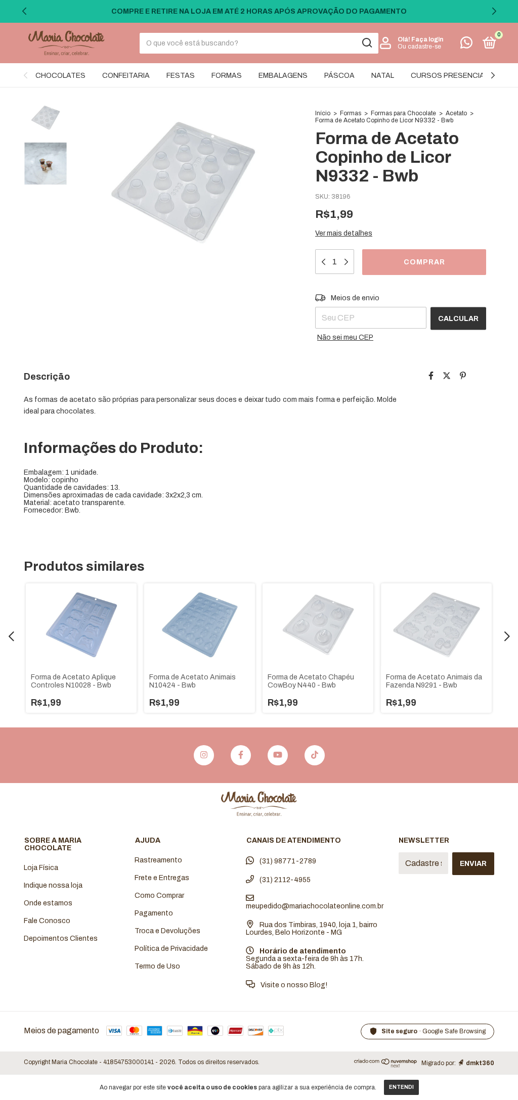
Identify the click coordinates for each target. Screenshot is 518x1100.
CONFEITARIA (126, 75)
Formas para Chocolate (403, 113)
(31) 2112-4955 (284, 880)
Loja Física (41, 868)
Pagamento (154, 913)
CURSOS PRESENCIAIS (451, 75)
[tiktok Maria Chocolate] (315, 755)
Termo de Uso (157, 966)
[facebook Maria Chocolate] (241, 755)
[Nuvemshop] (385, 1065)
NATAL (382, 75)
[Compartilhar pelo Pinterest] (463, 376)
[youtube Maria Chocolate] (278, 755)
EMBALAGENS (283, 75)
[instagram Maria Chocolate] (204, 755)
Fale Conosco (47, 921)
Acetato (456, 113)
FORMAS (226, 75)
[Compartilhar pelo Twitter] (447, 376)
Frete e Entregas (162, 878)
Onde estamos (48, 903)
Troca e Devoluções (167, 931)
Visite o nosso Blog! (293, 985)
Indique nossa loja (53, 885)
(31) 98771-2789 (287, 861)
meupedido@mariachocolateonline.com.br (314, 906)
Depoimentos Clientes (61, 938)
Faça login (427, 39)
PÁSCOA (339, 75)
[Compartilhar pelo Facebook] (431, 376)
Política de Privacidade (171, 948)
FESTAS (180, 75)
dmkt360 (480, 1063)
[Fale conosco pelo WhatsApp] (466, 45)
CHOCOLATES (60, 75)
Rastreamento (158, 860)
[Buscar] (366, 43)
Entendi (401, 1087)
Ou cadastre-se (419, 46)
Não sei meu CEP (345, 337)
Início (322, 113)
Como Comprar (159, 895)
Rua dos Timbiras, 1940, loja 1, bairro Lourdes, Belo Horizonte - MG (311, 928)
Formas (350, 113)
